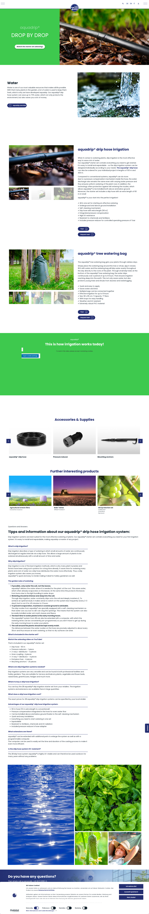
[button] (140, 441)
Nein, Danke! (131, 897)
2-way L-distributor (17, 457)
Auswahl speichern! (131, 892)
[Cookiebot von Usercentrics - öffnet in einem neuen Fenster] (14, 910)
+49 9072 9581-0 (40, 881)
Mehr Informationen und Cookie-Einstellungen (40, 910)
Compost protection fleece (20, 508)
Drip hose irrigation (61, 508)
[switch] (53, 908)
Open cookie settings (30, 356)
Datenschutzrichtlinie (46, 890)
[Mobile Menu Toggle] (2, 4)
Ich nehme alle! (131, 886)
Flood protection (104, 508)
